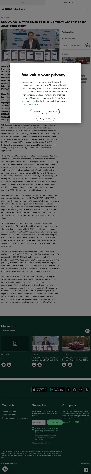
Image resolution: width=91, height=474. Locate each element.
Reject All (36, 111)
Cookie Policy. (31, 104)
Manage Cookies (45, 119)
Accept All (53, 111)
